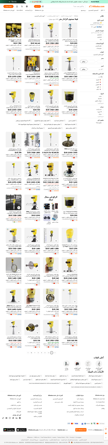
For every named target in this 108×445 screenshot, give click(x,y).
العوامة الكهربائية (67, 383)
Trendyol (72, 437)
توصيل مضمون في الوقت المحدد (76, 405)
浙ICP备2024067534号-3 (97, 442)
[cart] (21, 6)
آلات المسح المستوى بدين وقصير (23, 120)
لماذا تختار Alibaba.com (99, 398)
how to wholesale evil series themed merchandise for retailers (86, 387)
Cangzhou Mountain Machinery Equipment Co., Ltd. (13, 113)
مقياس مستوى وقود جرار (34, 375)
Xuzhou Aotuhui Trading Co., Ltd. (32, 113)
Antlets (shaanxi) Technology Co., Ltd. (13, 49)
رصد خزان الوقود (63, 375)
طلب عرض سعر (59, 402)
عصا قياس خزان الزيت (59, 120)
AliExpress (30, 437)
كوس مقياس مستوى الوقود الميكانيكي (78, 379)
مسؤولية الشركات (100, 405)
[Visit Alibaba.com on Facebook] (20, 418)
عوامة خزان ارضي (27, 379)
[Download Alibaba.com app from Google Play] (9, 429)
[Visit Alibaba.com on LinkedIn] (17, 418)
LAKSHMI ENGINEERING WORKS (51, 114)
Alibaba (76, 16)
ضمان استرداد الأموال (78, 402)
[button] (43, 6)
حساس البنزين (98, 383)
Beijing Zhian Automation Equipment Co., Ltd (51, 50)
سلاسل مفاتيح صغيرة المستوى (54, 128)
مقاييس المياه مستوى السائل (95, 375)
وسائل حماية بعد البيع (78, 408)
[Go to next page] (28, 352)
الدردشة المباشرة (37, 402)
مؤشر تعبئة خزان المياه (50, 375)
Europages (78, 437)
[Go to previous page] (55, 352)
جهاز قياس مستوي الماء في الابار (83, 383)
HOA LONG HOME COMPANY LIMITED (69, 185)
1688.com (36, 437)
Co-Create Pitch (100, 402)
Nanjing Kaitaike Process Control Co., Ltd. (69, 113)
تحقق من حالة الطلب (16, 405)
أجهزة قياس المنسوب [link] (39, 16)
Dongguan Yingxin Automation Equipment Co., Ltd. (32, 82)
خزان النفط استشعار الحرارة (78, 375)
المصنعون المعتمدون (58, 398)
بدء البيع (19, 402)
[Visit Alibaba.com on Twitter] (13, 418)
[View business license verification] (69, 442)
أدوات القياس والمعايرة (52, 16)
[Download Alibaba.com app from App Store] (21, 429)
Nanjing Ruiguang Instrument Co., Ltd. (69, 156)
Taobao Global (61, 437)
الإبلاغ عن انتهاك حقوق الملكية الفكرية (34, 412)
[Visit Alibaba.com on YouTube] (6, 418)
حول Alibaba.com (100, 395)
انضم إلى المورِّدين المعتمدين (14, 408)
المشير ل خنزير (72, 120)
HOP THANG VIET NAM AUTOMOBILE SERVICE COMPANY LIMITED (13, 156)
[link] (106, 429)
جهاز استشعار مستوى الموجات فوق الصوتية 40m (28, 124)
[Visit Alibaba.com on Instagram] (10, 418)
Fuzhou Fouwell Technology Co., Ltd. (51, 83)
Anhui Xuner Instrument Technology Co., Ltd (13, 80)
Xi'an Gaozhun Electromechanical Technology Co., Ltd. (32, 49)
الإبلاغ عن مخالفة (38, 416)
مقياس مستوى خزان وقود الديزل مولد (52, 124)
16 (31, 352)
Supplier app (61, 429)
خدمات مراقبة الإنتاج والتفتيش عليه (75, 411)
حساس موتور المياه (14, 379)
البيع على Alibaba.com (15, 398)
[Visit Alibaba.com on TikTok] (3, 418)
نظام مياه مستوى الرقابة (70, 124)
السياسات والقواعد (79, 415)
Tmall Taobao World (46, 437)
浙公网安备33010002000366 (81, 442)
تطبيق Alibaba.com (33, 429)
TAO (67, 437)
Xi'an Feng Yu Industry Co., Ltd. (69, 80)
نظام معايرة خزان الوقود (41, 379)
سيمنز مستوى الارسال (96, 379)
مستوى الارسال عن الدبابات (37, 128)
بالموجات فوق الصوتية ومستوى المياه (17, 375)
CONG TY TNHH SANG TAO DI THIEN (51, 156)
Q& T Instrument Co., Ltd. (70, 50)
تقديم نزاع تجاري (38, 405)
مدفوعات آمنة (80, 398)
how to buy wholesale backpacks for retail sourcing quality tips (44, 383)
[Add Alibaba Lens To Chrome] (80, 429)
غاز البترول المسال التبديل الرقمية (58, 379)
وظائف (103, 408)
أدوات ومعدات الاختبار (66, 16)
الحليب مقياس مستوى (70, 128)
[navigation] (92, 184)
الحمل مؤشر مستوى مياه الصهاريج (42, 120)
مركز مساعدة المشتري (36, 398)
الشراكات (18, 411)
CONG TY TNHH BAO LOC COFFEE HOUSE (32, 156)
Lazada (54, 437)
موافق (83, 61)
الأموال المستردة (38, 408)
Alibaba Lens (98, 429)
